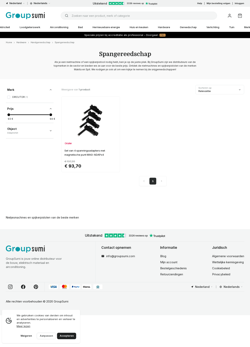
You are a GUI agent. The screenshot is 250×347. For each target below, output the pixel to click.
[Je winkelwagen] (240, 15)
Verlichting (212, 27)
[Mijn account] (229, 15)
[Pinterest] (35, 286)
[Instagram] (10, 286)
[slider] (8, 114)
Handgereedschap (40, 42)
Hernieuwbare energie (106, 27)
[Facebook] (23, 286)
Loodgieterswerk (30, 27)
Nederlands (40, 3)
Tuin (231, 27)
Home (9, 42)
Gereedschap (188, 27)
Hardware (164, 27)
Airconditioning (59, 27)
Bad (80, 27)
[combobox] (139, 15)
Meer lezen (23, 326)
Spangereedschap (64, 42)
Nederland (15, 3)
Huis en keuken (139, 27)
